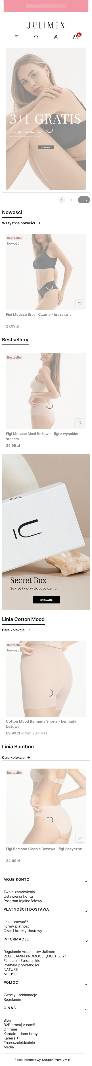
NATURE (11, 969)
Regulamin (12, 999)
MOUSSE (11, 974)
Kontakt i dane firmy (21, 1033)
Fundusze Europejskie (22, 960)
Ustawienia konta (18, 896)
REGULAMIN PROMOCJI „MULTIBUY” (35, 956)
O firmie (10, 1029)
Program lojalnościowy (23, 901)
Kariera (10, 1038)
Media (9, 1047)
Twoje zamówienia (19, 892)
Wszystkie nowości (18, 223)
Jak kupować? (16, 922)
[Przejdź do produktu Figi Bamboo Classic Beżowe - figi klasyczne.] (46, 806)
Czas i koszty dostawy (23, 930)
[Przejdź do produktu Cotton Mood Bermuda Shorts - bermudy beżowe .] (46, 679)
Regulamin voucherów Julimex (29, 951)
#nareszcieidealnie (19, 1042)
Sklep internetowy (41, 1060)
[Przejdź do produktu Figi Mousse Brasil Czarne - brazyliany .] (46, 272)
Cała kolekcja (13, 630)
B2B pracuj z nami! (19, 1025)
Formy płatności (17, 926)
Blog (7, 1020)
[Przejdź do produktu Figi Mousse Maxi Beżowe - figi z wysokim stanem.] (46, 391)
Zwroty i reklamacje (20, 995)
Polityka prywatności (21, 965)
